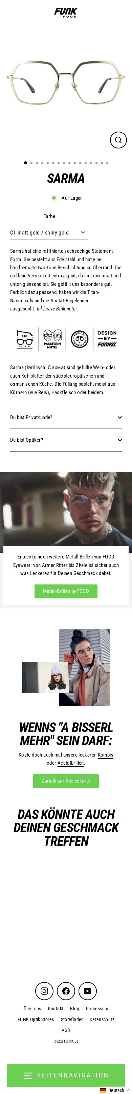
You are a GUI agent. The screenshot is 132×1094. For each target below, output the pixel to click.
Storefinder (72, 1019)
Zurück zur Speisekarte (66, 781)
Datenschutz (102, 1019)
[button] (115, 1090)
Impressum (97, 1008)
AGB (66, 1030)
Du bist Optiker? (26, 440)
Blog (74, 1008)
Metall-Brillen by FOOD (66, 591)
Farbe (49, 216)
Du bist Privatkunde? (31, 417)
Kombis (105, 755)
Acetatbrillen (71, 763)
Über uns (32, 1008)
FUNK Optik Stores (36, 1019)
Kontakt (56, 1008)
